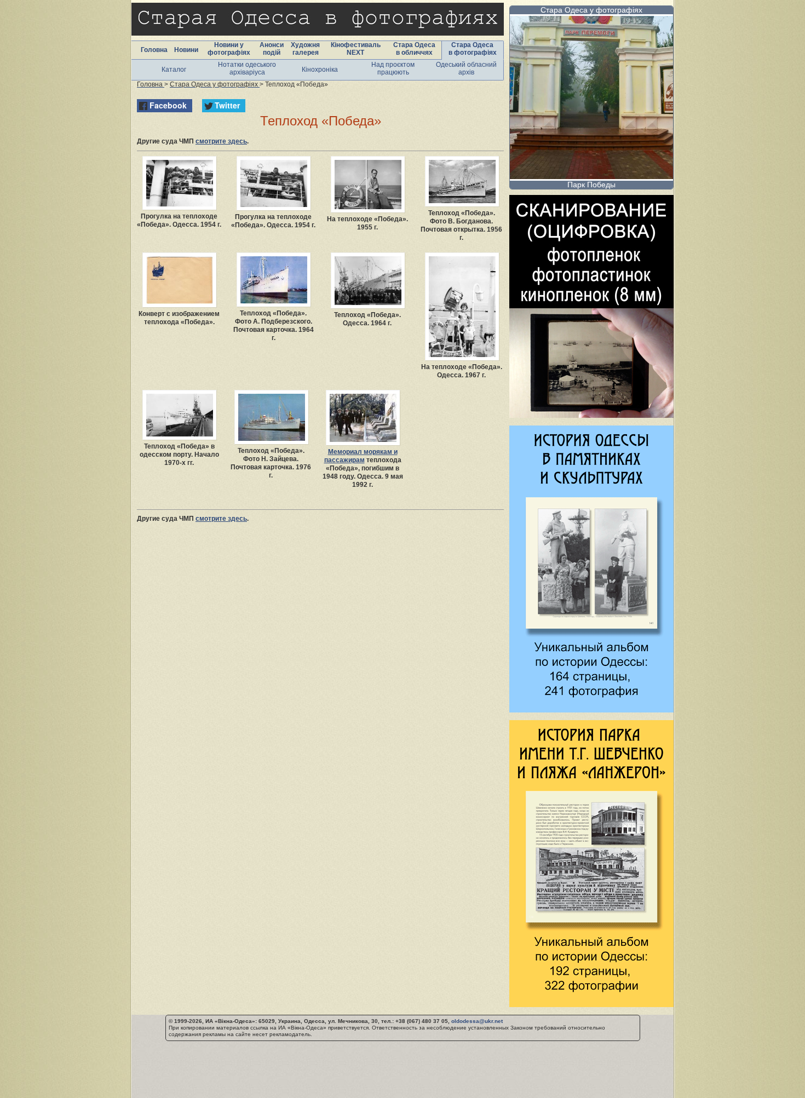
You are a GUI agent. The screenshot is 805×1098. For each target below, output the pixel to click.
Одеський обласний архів (466, 68)
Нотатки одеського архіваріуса (247, 68)
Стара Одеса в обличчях (414, 48)
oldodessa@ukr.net (477, 1021)
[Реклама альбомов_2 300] (591, 1004)
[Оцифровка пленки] (591, 414)
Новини (186, 50)
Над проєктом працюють (393, 68)
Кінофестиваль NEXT (356, 48)
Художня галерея (305, 48)
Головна (154, 50)
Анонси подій (272, 48)
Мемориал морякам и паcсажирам (361, 456)
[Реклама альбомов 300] (591, 709)
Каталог (174, 69)
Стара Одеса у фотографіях (591, 9)
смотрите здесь (221, 141)
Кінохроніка (320, 69)
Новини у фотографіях (229, 48)
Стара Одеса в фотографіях (473, 48)
